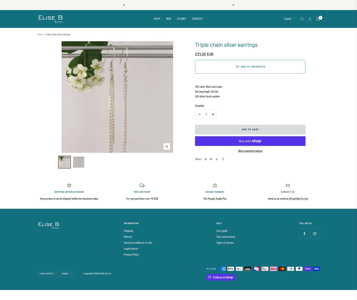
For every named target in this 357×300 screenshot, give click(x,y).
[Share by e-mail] (223, 159)
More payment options (250, 151)
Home (40, 34)
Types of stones (225, 242)
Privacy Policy (131, 254)
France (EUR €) (46, 273)
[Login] (310, 19)
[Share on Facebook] (206, 159)
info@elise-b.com (298, 198)
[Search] (302, 19)
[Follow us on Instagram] (315, 234)
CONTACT (197, 18)
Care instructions (225, 236)
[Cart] (318, 19)
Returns (128, 236)
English (287, 18)
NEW (168, 18)
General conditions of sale (138, 242)
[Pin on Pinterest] (211, 159)
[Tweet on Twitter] (216, 159)
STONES (181, 18)
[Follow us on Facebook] (304, 234)
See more (191, 5)
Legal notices (131, 248)
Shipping (128, 231)
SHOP (157, 18)
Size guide (221, 231)
